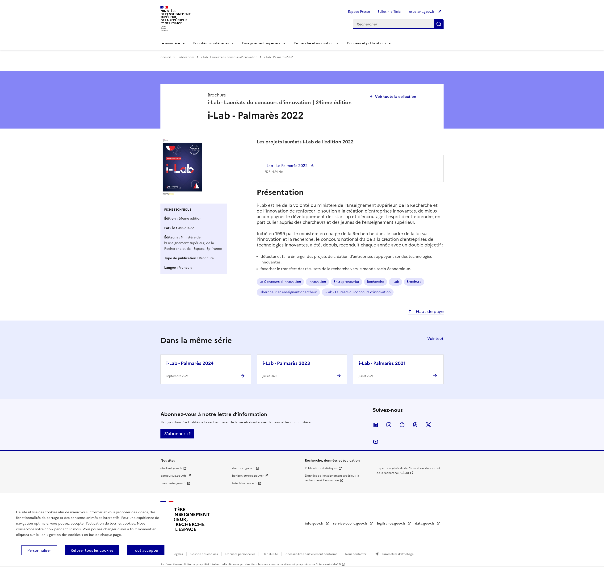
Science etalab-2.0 (328, 564)
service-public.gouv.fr (351, 523)
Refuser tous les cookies (92, 550)
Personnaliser (39, 550)
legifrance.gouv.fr (392, 523)
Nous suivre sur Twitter (428, 424)
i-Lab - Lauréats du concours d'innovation (229, 57)
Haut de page (429, 311)
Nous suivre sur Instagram (389, 424)
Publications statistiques (321, 468)
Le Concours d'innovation (280, 281)
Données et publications (366, 43)
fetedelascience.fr (244, 483)
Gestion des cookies (204, 554)
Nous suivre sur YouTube (375, 441)
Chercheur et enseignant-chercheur (288, 292)
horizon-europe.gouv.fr (248, 476)
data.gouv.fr (425, 523)
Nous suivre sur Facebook (402, 424)
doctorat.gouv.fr (243, 468)
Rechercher (439, 24)
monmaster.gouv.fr (173, 483)
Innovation (317, 281)
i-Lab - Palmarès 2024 (190, 363)
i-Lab (395, 281)
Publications (186, 57)
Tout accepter (146, 550)
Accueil (165, 57)
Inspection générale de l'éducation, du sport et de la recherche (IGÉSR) (408, 470)
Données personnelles (240, 554)
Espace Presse (359, 11)
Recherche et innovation (314, 43)
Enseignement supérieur (261, 43)
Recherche (375, 281)
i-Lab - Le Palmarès (286, 165)
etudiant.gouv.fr (422, 11)
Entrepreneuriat (346, 281)
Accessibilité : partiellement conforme (311, 554)
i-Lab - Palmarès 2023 (286, 363)
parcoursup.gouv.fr (173, 476)
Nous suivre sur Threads (415, 424)
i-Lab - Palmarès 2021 (382, 363)
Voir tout (435, 338)
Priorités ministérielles (211, 43)
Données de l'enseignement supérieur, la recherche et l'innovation (332, 478)
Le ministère (170, 43)
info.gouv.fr (315, 523)
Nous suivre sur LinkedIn (375, 424)
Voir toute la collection (395, 96)
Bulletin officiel (390, 11)
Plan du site (271, 554)
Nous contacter (356, 554)
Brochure (414, 281)
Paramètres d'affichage (397, 554)
